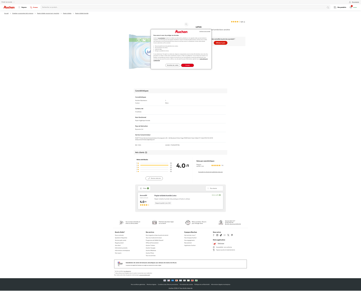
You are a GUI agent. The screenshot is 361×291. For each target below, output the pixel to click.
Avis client (118, 245)
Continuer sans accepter (204, 31)
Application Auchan (190, 245)
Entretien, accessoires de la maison (22, 13)
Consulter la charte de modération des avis (210, 172)
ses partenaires (161, 38)
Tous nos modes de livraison (154, 238)
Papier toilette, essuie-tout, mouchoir (48, 13)
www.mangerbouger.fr (144, 275)
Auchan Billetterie (151, 250)
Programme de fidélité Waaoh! (154, 240)
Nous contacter (119, 235)
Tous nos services (150, 255)
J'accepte (187, 65)
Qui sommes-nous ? (190, 235)
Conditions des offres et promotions (168, 284)
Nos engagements (189, 240)
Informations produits (121, 248)
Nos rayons (118, 253)
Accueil (6, 13)
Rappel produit (119, 243)
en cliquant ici (127, 271)
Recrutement (188, 243)
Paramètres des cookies (173, 65)
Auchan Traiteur (150, 245)
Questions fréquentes (121, 238)
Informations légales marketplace (220, 284)
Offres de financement (152, 243)
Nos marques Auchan (190, 238)
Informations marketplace (122, 250)
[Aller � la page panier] (353, 7)
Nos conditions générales (138, 284)
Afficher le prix (220, 43)
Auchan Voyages (150, 248)
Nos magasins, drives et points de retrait (157, 235)
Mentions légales (151, 284)
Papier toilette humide (81, 13)
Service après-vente (120, 240)
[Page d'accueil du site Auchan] (10, 7)
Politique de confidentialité (202, 284)
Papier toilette (67, 13)
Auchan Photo (150, 253)
